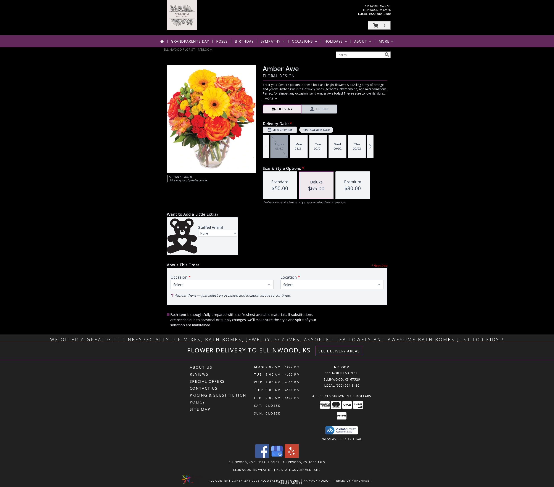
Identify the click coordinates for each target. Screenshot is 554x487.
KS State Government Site (299, 470)
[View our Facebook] (262, 457)
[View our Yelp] (292, 457)
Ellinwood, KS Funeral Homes (254, 462)
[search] (386, 54)
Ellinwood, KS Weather (253, 470)
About (360, 41)
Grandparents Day (190, 41)
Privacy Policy (317, 480)
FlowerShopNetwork (280, 480)
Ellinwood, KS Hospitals (304, 462)
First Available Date (316, 130)
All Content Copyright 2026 (234, 480)
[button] (379, 25)
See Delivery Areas (339, 351)
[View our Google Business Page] (277, 457)
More (384, 41)
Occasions (302, 41)
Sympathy (270, 41)
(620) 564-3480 (380, 14)
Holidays (333, 41)
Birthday (244, 41)
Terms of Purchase (351, 480)
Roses (222, 41)
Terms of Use (291, 483)
